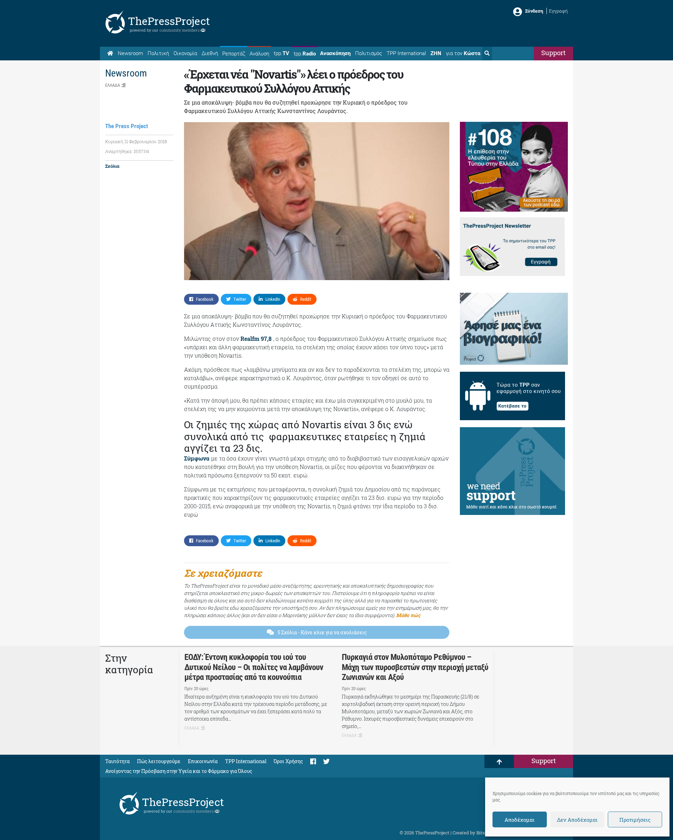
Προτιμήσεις (635, 819)
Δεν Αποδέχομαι (577, 819)
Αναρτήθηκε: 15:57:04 (127, 151)
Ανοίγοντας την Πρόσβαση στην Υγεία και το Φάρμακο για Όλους (178, 771)
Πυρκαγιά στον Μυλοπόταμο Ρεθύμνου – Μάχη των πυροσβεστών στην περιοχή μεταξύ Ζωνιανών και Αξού (415, 667)
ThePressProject (169, 21)
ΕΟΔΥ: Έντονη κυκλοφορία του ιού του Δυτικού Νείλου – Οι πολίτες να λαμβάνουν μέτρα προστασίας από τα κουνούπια (253, 667)
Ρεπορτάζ (233, 54)
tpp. (281, 53)
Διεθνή (210, 53)
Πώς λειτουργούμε (159, 761)
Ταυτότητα (117, 761)
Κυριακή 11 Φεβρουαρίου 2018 (136, 141)
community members (179, 30)
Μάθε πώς (408, 615)
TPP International (406, 53)
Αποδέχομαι (519, 819)
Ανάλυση (259, 54)
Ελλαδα (112, 85)
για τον (463, 53)
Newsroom (130, 53)
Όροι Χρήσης (288, 761)
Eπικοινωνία (203, 761)
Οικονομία (185, 53)
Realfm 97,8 (256, 338)
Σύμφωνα (197, 458)
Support (553, 52)
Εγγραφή (558, 11)
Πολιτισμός (368, 53)
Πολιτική (158, 53)
